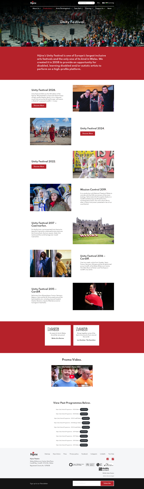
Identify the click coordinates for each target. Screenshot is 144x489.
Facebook (85, 454)
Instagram (94, 454)
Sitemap (47, 454)
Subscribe (107, 483)
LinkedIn (102, 454)
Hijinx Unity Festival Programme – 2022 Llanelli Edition (67, 427)
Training (88, 8)
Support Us (99, 8)
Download (84, 409)
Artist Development (63, 8)
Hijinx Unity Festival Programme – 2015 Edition (67, 445)
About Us (36, 8)
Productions (47, 8)
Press (65, 454)
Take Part (77, 8)
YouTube (111, 454)
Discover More (39, 105)
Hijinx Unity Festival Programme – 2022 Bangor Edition (67, 422)
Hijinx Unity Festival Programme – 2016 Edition (67, 440)
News (109, 8)
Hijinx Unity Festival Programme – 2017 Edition (67, 436)
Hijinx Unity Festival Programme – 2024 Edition (67, 413)
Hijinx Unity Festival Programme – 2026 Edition (67, 409)
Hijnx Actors (57, 454)
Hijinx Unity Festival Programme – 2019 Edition (67, 431)
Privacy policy (74, 454)
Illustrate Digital (110, 476)
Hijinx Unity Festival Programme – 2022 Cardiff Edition (67, 418)
